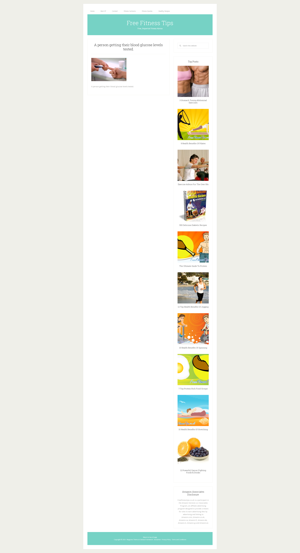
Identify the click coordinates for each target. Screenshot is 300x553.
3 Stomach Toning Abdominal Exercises (193, 101)
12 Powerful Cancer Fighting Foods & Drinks (193, 471)
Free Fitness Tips (150, 23)
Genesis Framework (146, 539)
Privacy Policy (166, 539)
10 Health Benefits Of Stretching (193, 429)
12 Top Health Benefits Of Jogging (193, 307)
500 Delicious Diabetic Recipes (193, 225)
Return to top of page (150, 537)
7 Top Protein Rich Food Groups (193, 388)
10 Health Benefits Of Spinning (193, 347)
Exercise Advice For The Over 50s (193, 184)
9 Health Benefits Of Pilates (193, 143)
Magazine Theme (132, 539)
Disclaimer (157, 539)
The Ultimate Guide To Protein (193, 266)
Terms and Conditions (179, 539)
